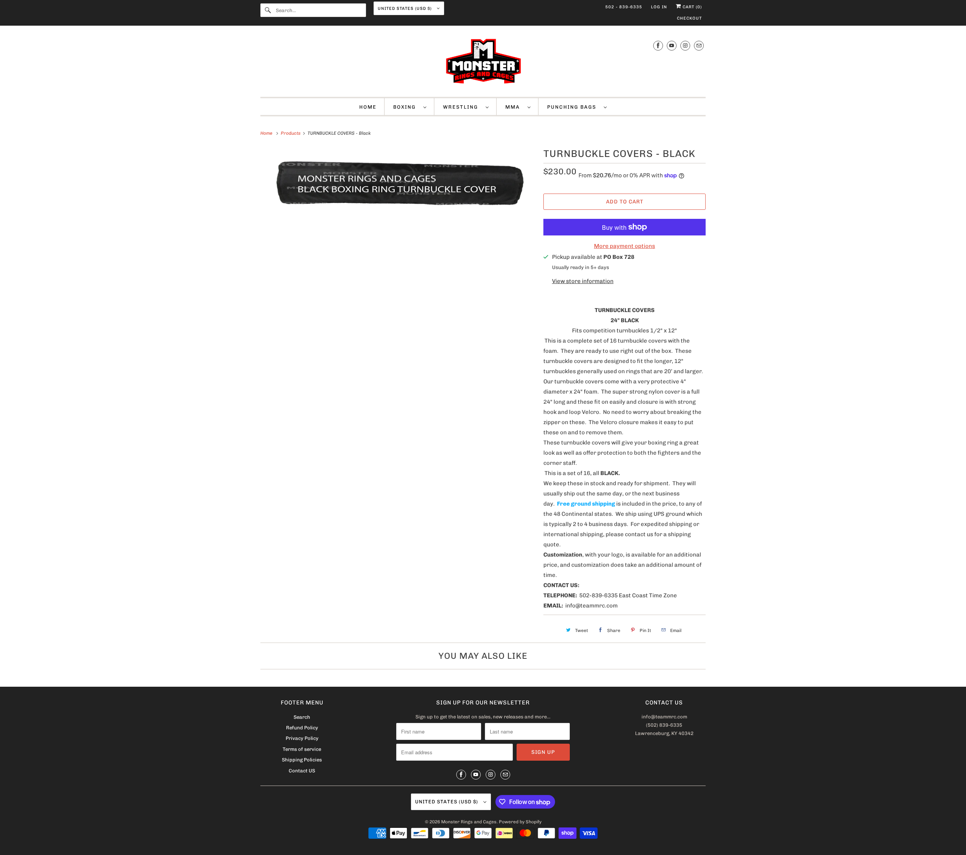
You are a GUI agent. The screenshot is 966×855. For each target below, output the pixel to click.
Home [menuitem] (368, 107)
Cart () (691, 7)
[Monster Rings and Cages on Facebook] (658, 45)
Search (302, 717)
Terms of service (302, 749)
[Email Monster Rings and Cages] (699, 45)
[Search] (267, 10)
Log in (659, 7)
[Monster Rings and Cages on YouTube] (672, 45)
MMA (514, 107)
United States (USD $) (405, 8)
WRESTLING (462, 107)
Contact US (302, 770)
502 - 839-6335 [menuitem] (623, 7)
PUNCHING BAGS (573, 107)
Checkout (689, 18)
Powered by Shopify (520, 821)
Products (291, 133)
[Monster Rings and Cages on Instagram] (685, 45)
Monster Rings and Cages (469, 821)
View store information (583, 281)
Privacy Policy (302, 738)
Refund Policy (302, 727)
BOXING (406, 107)
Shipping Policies (302, 760)
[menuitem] (410, 106)
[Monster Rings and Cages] (483, 63)
